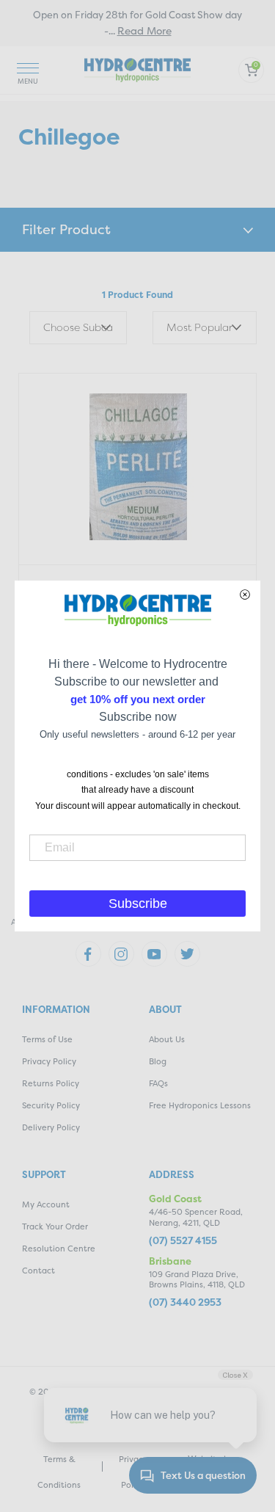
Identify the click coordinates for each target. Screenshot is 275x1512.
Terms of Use (47, 1039)
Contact (38, 1270)
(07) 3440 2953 (185, 1302)
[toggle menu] (28, 70)
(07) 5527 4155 (183, 1241)
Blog (157, 1061)
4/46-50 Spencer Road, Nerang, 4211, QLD (196, 1217)
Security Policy (51, 1105)
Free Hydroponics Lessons (200, 1105)
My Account (46, 1204)
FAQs (158, 1083)
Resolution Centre (58, 1248)
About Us (167, 1039)
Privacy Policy (49, 1061)
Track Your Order (55, 1226)
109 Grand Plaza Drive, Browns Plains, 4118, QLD (197, 1279)
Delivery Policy (51, 1127)
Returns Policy (50, 1083)
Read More (144, 30)
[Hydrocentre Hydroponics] (137, 68)
